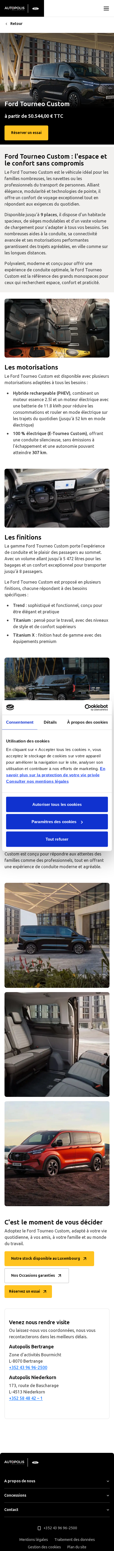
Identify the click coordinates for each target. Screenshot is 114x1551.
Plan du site (76, 1547)
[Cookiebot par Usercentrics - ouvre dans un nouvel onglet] (85, 707)
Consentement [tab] (19, 722)
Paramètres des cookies (54, 821)
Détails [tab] (50, 722)
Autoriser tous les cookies (57, 804)
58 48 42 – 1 (31, 1398)
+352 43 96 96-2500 (28, 1367)
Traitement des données (74, 1539)
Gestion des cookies (44, 1547)
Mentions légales (33, 1539)
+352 (14, 1398)
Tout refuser (57, 839)
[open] (106, 8)
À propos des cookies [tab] (87, 722)
